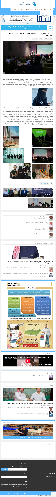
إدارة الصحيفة (21, 9)
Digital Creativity (20, 493)
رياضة (32, 9)
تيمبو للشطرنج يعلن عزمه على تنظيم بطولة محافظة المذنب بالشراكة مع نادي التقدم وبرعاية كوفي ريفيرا (42, 206)
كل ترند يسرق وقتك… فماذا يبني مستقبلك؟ (39, 228)
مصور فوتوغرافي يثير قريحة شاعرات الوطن (39, 375)
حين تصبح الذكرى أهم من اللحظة (41, 217)
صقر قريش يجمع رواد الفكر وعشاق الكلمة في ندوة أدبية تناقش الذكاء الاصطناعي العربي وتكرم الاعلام (28, 407)
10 (3, 422)
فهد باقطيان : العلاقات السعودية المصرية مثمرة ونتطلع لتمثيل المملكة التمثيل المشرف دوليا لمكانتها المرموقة (27, 267)
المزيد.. (28, 9)
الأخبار (46, 9)
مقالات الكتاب (50, 214)
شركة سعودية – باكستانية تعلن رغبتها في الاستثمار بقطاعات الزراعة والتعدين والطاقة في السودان (16, 195)
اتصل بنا (42, 13)
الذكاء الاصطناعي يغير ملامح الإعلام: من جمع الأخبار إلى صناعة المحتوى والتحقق (32, 413)
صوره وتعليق (50, 373)
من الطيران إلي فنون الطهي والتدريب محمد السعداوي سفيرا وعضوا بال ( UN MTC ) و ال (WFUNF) (28, 263)
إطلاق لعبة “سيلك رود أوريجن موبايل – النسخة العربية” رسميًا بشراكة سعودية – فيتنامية (29, 403)
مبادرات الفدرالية (38, 9)
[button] (27, 23)
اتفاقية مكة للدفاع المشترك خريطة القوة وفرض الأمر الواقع (37, 222)
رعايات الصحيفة (49, 13)
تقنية (46, 183)
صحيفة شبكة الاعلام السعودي (30, 493)
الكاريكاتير (51, 423)
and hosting (12, 493)
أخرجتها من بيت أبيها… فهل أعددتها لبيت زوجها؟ (38, 233)
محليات (43, 183)
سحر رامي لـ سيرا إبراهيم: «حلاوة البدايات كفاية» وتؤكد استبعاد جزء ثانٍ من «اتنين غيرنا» (32, 437)
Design (7, 493)
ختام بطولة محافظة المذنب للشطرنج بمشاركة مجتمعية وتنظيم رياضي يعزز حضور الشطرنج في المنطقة (41, 195)
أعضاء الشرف (14, 9)
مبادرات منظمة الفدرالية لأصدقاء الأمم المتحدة (42, 243)
